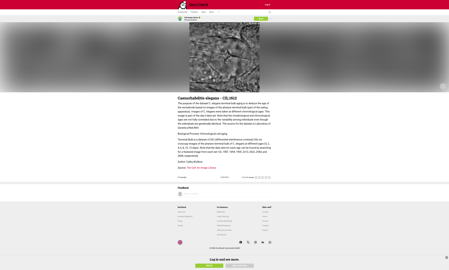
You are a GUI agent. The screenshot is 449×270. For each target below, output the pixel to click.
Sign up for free (239, 265)
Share (261, 19)
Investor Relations (185, 216)
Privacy (265, 221)
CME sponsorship (224, 230)
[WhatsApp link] (270, 242)
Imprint (265, 230)
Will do (209, 265)
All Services (221, 235)
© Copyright (182, 177)
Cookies (265, 225)
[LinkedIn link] (262, 242)
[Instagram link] (255, 242)
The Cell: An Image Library (201, 167)
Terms (264, 216)
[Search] (269, 12)
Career (180, 225)
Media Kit (221, 212)
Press (180, 221)
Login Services (223, 216)
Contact (265, 212)
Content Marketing (224, 221)
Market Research (224, 225)
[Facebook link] (240, 242)
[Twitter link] (248, 242)
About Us (181, 212)
